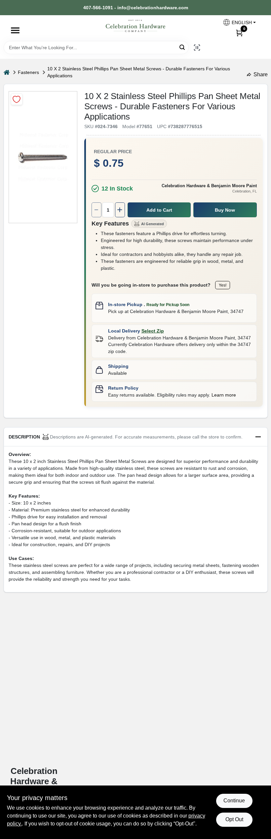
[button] (239, 22)
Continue (234, 800)
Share (260, 74)
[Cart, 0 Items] (239, 32)
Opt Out (234, 819)
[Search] (182, 47)
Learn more (224, 395)
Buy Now (225, 210)
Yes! (222, 285)
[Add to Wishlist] (16, 99)
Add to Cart (159, 210)
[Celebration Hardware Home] (135, 26)
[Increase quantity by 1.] (120, 209)
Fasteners (28, 72)
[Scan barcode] (197, 47)
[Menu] (15, 30)
